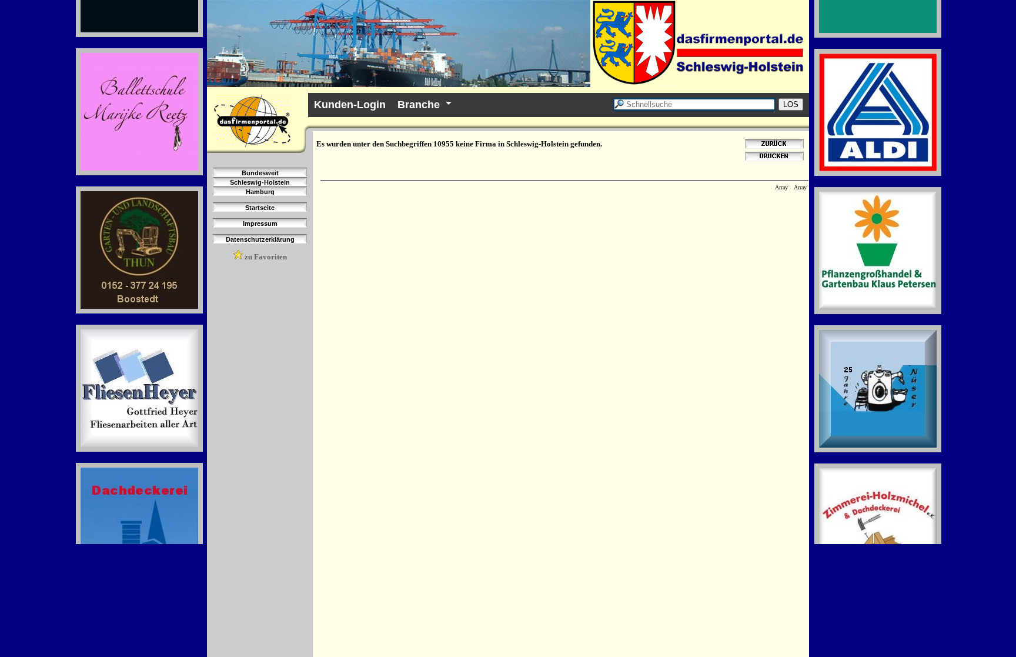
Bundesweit (260, 172)
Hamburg (260, 191)
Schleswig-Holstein (260, 182)
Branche (418, 105)
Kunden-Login (350, 105)
